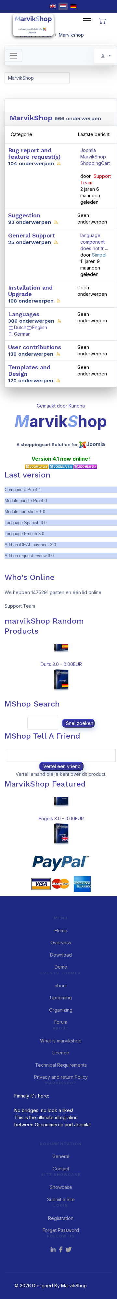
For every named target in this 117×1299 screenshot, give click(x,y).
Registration (60, 1218)
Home (61, 930)
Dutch (20, 327)
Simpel (99, 255)
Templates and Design (29, 370)
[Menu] (87, 21)
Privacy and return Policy (61, 1077)
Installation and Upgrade (30, 290)
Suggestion (24, 215)
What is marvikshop (61, 1040)
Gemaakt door (53, 405)
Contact (61, 1168)
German (22, 334)
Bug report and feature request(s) (34, 153)
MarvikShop (31, 118)
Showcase (61, 1187)
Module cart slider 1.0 (25, 511)
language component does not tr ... (94, 242)
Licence (60, 1052)
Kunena (77, 405)
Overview (60, 942)
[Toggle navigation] (13, 56)
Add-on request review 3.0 (29, 555)
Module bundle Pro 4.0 (26, 500)
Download (61, 955)
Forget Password (61, 1230)
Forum (60, 1022)
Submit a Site (61, 1199)
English (39, 327)
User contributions (34, 347)
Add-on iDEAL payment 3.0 (30, 544)
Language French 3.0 (24, 533)
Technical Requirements (61, 1065)
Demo (61, 967)
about (61, 985)
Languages (23, 314)
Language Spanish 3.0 (25, 522)
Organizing (60, 1010)
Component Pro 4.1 (23, 489)
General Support (31, 235)
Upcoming (61, 997)
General (60, 1156)
